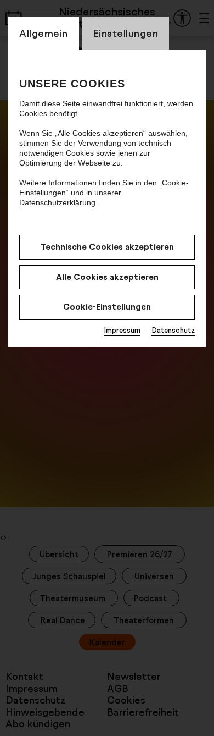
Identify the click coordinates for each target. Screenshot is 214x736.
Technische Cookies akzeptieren (107, 246)
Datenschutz (173, 330)
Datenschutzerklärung (57, 202)
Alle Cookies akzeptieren (107, 277)
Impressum (122, 330)
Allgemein (43, 33)
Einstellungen (126, 33)
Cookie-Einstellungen (107, 306)
